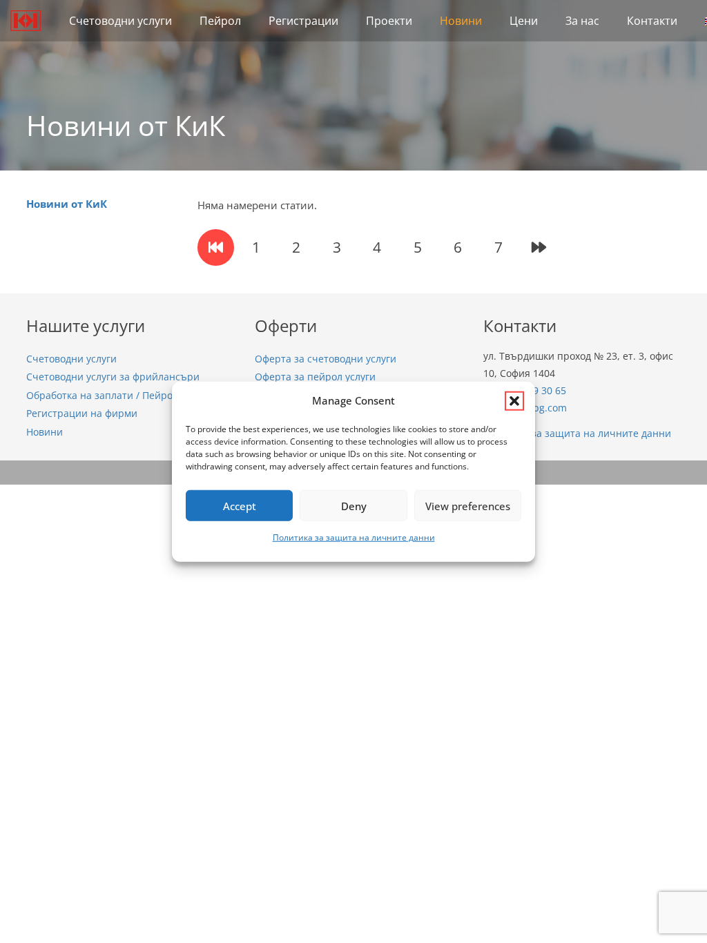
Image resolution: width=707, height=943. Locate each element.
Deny (354, 505)
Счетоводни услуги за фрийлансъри (113, 377)
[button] (514, 400)
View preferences (467, 505)
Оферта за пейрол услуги (315, 377)
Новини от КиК (66, 204)
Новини (44, 432)
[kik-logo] (25, 20)
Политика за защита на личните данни (354, 537)
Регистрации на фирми (81, 413)
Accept (239, 505)
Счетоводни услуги (71, 359)
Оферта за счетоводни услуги (325, 359)
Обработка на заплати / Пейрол (102, 395)
